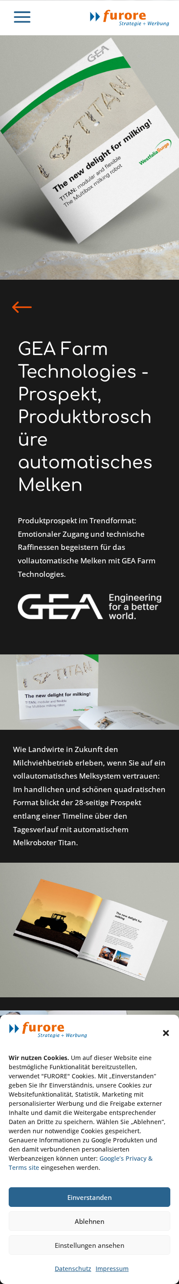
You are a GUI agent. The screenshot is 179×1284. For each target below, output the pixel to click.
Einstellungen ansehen (89, 1245)
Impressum (112, 1268)
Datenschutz (73, 1268)
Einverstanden (89, 1197)
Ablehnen (89, 1221)
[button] (166, 1033)
